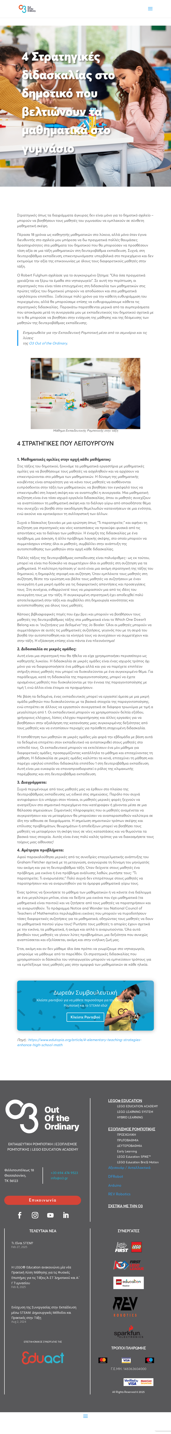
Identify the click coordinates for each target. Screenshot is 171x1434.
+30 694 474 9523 (64, 1173)
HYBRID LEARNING (130, 1117)
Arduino (114, 1185)
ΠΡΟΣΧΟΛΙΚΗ (126, 1134)
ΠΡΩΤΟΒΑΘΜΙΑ (127, 1140)
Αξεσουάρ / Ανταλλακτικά (129, 1167)
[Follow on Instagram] (35, 1215)
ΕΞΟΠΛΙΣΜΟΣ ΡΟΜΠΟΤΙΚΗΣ (131, 1129)
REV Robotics (119, 1194)
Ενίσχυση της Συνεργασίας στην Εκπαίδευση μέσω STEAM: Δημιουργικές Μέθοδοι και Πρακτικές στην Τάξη (43, 1312)
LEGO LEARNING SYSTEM (135, 1112)
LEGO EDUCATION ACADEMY (137, 1106)
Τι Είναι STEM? (22, 1243)
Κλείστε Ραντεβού (85, 1017)
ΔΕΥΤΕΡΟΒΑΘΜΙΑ (129, 1146)
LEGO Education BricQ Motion (138, 1162)
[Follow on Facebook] (19, 1215)
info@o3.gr (59, 1178)
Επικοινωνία (43, 1200)
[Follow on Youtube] (50, 1215)
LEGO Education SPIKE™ (134, 1156)
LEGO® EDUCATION (125, 1100)
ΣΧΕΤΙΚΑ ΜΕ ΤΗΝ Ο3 (125, 1206)
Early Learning (127, 1151)
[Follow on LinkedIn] (65, 1215)
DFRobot (115, 1176)
